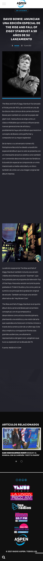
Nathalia (16, 45)
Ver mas (21, 439)
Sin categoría (21, 10)
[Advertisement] (21, 199)
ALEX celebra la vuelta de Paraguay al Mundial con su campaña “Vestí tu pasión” (21, 454)
